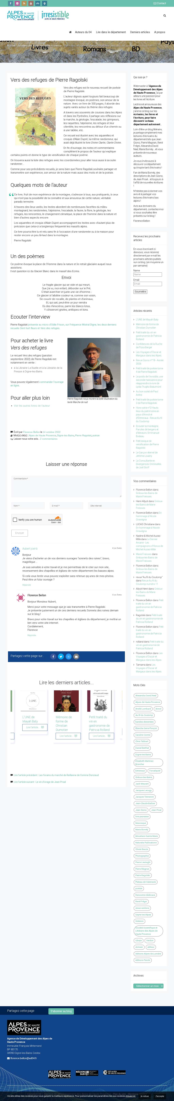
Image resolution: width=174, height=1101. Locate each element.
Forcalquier (154, 770)
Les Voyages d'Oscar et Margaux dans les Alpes (149, 656)
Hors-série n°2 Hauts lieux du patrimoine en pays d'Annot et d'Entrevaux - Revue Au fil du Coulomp (149, 414)
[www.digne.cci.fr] (114, 1072)
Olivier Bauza (141, 849)
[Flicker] (17, 3)
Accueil (11, 45)
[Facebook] (10, 3)
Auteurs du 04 (83, 32)
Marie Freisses (144, 554)
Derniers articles (140, 32)
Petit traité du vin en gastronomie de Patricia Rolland (149, 336)
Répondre (26, 585)
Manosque (140, 823)
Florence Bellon (31, 432)
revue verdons (142, 908)
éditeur (150, 947)
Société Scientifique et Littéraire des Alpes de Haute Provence (146, 930)
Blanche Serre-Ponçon (146, 728)
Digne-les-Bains (65, 435)
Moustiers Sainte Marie (146, 836)
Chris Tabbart (141, 741)
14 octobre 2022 (51, 432)
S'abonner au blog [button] (61, 1011)
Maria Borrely (141, 829)
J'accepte (159, 1096)
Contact (161, 3)
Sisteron (139, 921)
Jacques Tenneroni (144, 797)
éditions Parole (142, 960)
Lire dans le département (111, 32)
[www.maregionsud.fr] (87, 1073)
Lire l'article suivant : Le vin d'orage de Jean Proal (40, 782)
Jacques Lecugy (143, 790)
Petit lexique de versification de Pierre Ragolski (147, 444)
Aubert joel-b (30, 548)
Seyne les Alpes (143, 914)
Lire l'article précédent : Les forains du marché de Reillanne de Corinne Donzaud (56, 775)
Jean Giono (141, 810)
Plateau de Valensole (145, 882)
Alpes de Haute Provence (42, 435)
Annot (158, 708)
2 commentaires (48, 438)
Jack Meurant (142, 783)
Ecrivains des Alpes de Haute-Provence (40, 45)
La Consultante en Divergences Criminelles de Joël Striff (148, 464)
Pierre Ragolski (83, 435)
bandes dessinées (144, 722)
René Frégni (141, 901)
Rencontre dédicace (145, 895)
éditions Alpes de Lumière (148, 953)
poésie (96, 435)
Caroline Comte (142, 735)
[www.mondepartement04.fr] (59, 1074)
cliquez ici (130, 1096)
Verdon (149, 940)
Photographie (142, 856)
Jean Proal (156, 810)
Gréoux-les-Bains (143, 777)
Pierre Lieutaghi (142, 862)
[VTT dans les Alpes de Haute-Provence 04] (37, 3)
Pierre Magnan (142, 869)
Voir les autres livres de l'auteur (32, 405)
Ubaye (138, 940)
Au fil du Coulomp (144, 715)
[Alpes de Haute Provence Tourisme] (44, 3)
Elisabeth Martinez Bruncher (144, 762)
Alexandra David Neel (145, 695)
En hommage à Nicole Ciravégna (149, 516)
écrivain (139, 947)
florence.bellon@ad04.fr (23, 1058)
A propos (159, 32)
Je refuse (144, 1096)
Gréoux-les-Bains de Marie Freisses (149, 504)
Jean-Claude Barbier (145, 803)
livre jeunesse (142, 816)
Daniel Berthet (142, 748)
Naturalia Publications (146, 842)
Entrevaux (140, 770)
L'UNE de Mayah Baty (147, 319)
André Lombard (143, 708)
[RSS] (24, 3)
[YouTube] (30, 3)
